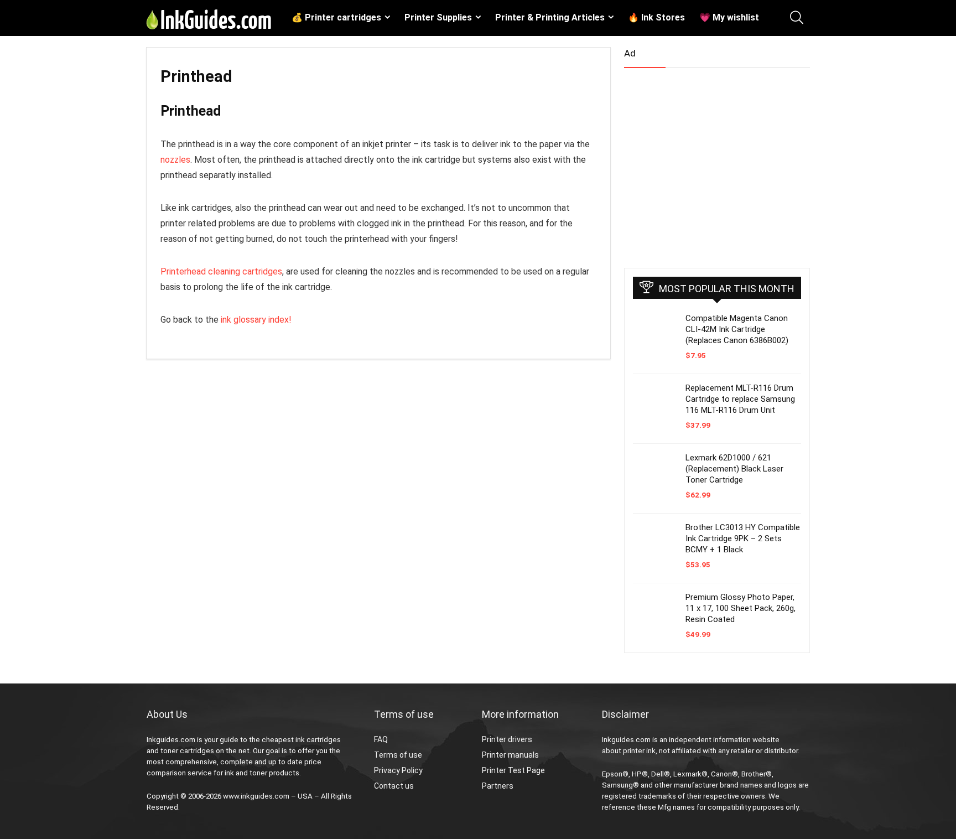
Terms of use (398, 754)
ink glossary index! (256, 319)
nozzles (175, 159)
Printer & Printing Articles (550, 17)
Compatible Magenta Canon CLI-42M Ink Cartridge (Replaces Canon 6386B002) (736, 329)
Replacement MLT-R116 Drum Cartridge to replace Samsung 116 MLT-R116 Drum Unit (740, 399)
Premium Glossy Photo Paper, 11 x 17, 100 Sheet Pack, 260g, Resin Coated (740, 608)
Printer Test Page (513, 770)
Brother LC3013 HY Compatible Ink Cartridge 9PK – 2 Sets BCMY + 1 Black (742, 538)
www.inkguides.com (256, 796)
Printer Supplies (438, 17)
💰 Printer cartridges (336, 17)
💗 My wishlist (729, 17)
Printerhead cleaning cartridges (221, 271)
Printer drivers (507, 739)
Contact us (394, 785)
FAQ (381, 739)
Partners (497, 785)
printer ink (639, 751)
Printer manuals (510, 754)
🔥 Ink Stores (656, 17)
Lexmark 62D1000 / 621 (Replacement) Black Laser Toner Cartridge (734, 469)
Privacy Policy (398, 770)
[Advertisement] (707, 163)
